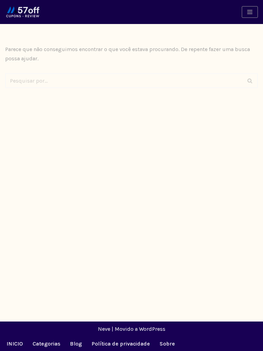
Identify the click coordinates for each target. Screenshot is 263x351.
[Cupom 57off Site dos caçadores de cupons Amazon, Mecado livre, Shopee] (23, 12)
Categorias (46, 343)
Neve (104, 329)
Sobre (167, 343)
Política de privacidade (120, 343)
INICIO (15, 343)
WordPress (152, 329)
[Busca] (250, 80)
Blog (76, 343)
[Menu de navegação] (250, 12)
